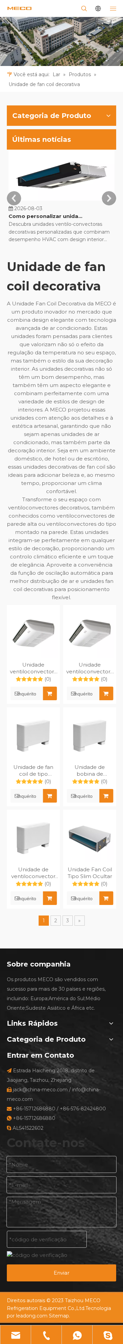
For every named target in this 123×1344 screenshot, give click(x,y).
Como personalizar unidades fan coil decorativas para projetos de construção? (47, 216)
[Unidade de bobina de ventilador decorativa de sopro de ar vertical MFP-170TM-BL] (89, 735)
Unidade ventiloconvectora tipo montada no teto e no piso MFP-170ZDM (89, 668)
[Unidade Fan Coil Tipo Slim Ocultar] (89, 838)
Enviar (61, 1273)
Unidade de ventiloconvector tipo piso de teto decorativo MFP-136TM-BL (33, 873)
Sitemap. (59, 1316)
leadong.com (31, 1316)
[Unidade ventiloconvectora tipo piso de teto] (33, 633)
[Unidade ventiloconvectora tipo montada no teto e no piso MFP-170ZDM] (89, 633)
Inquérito (26, 693)
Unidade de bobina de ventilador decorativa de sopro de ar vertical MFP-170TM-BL (89, 770)
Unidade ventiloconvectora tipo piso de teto (33, 668)
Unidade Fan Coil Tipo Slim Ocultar (90, 872)
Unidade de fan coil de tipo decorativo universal (33, 770)
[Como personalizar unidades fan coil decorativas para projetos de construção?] (61, 200)
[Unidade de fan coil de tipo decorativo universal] (33, 735)
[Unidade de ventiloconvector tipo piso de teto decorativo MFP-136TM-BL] (33, 838)
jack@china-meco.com (40, 1090)
